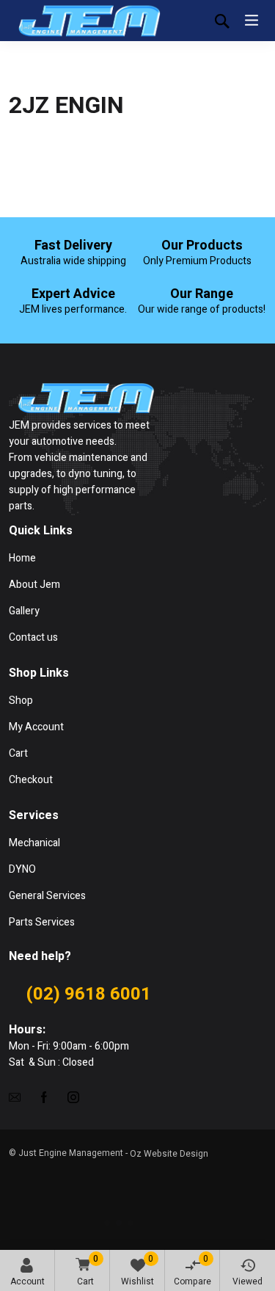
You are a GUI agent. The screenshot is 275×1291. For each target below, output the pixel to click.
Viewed (247, 1281)
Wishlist (137, 1270)
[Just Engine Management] (89, 20)
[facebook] (44, 1097)
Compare (192, 1270)
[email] (14, 1097)
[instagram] (73, 1097)
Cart (88, 1270)
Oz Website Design (169, 1153)
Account (27, 1281)
